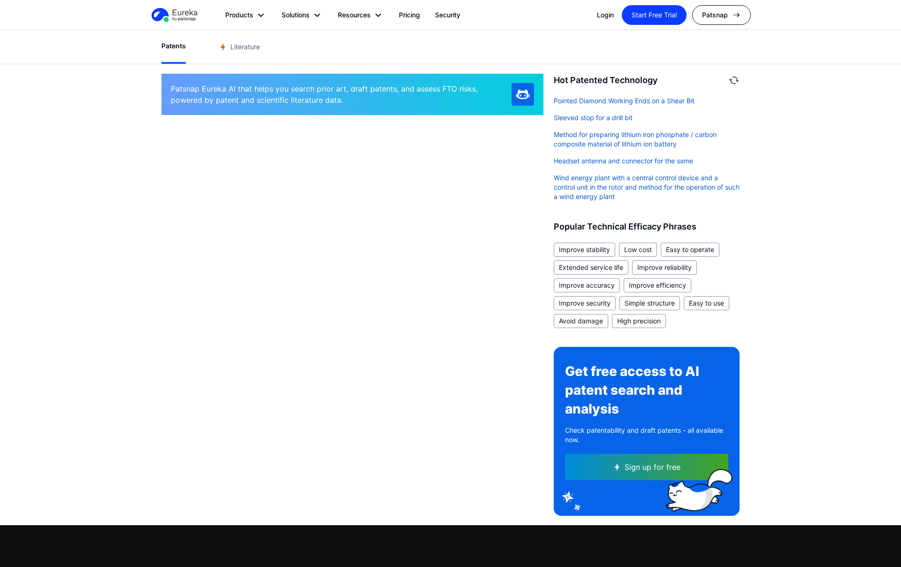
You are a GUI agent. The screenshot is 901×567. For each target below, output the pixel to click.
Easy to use (706, 303)
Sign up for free (652, 467)
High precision (639, 321)
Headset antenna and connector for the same (623, 161)
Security (447, 15)
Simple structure (650, 303)
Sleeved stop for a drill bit (593, 118)
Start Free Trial (654, 15)
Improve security (585, 303)
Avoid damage (581, 321)
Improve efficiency (657, 285)
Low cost (638, 249)
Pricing (409, 15)
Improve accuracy (587, 285)
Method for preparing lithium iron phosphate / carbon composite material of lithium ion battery (635, 139)
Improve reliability (664, 267)
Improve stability (584, 249)
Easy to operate (690, 249)
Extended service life (591, 267)
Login (605, 15)
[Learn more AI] (523, 94)
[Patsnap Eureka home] (173, 15)
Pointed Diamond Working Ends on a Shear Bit (624, 101)
